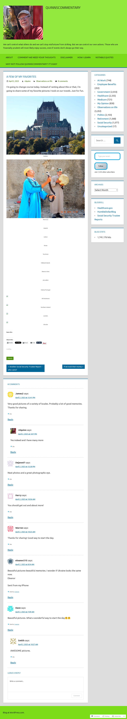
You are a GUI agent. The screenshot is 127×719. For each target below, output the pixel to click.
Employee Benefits (106, 84)
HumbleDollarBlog (106, 211)
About (9, 57)
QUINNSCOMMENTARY (63, 7)
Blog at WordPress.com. (13, 712)
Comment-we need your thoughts (37, 57)
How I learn (84, 57)
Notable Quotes (104, 57)
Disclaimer (67, 57)
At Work (101, 80)
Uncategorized (104, 126)
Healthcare (102, 95)
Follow (101, 166)
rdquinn (28, 81)
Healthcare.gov (105, 208)
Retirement (103, 118)
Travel (10, 358)
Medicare (102, 99)
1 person (16, 591)
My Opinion (103, 103)
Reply (10, 419)
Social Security (104, 122)
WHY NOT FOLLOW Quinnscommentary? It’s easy (31, 64)
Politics (101, 115)
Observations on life (44, 81)
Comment (77, 696)
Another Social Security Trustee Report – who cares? (24, 368)
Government (103, 92)
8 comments (63, 81)
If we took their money (72, 367)
